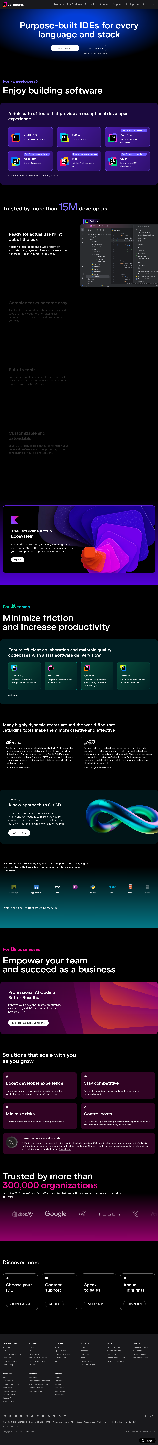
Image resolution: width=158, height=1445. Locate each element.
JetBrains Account (140, 1358)
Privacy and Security (61, 1422)
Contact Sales (139, 1351)
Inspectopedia (9, 1394)
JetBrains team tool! (47, 907)
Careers (58, 1384)
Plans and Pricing (113, 1347)
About (57, 1377)
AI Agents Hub (8, 1401)
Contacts (58, 1381)
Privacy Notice (76, 1422)
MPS (56, 1361)
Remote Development (38, 1358)
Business (32, 1347)
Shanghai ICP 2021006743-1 (40, 1422)
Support (118, 4)
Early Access (8, 1381)
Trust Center (65, 1149)
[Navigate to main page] (13, 4)
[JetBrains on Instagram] (27, 1416)
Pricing (129, 4)
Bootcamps (85, 1354)
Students (84, 1347)
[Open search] (138, 4)
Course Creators (35, 1391)
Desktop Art (7, 1398)
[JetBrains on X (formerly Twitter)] (10, 1416)
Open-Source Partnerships (39, 1381)
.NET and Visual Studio (12, 1354)
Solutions (105, 4)
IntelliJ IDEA (150, 1432)
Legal (111, 1422)
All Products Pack (114, 1351)
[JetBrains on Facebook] (5, 1416)
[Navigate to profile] (143, 4)
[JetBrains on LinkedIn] (16, 1416)
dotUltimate (112, 1354)
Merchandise (60, 1391)
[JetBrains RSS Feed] (49, 1416)
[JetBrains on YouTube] (21, 1416)
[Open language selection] (153, 4)
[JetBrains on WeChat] (60, 1416)
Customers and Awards (116, 1361)
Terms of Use (89, 1422)
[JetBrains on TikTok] (32, 1416)
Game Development (37, 1361)
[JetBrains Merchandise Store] (54, 1416)
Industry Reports (9, 1391)
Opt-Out (132, 1422)
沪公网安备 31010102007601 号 (15, 1422)
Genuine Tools (121, 1422)
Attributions (102, 1422)
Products (59, 4)
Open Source (60, 1351)
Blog (4, 1377)
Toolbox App (8, 1365)
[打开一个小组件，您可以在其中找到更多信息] (147, 1441)
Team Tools (7, 1358)
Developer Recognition (38, 1384)
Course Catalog (87, 1361)
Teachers (84, 1351)
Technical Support (140, 1347)
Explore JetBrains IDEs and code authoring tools (32, 175)
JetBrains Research (62, 1354)
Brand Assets (60, 1388)
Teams (83, 1358)
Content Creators (36, 1388)
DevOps (32, 1365)
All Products (7, 1347)
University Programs (88, 1365)
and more (13, 695)
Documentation (139, 1354)
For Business (74, 4)
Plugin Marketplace (10, 1361)
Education (91, 4)
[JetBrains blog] (43, 1416)
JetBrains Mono (61, 1358)
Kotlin (57, 1347)
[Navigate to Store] (148, 4)
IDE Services (34, 1354)
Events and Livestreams (12, 1384)
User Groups (34, 1377)
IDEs (4, 1351)
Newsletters (8, 1388)
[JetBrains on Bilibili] (65, 1416)
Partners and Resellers (116, 1358)
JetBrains (26, 1432)
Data (30, 1351)
